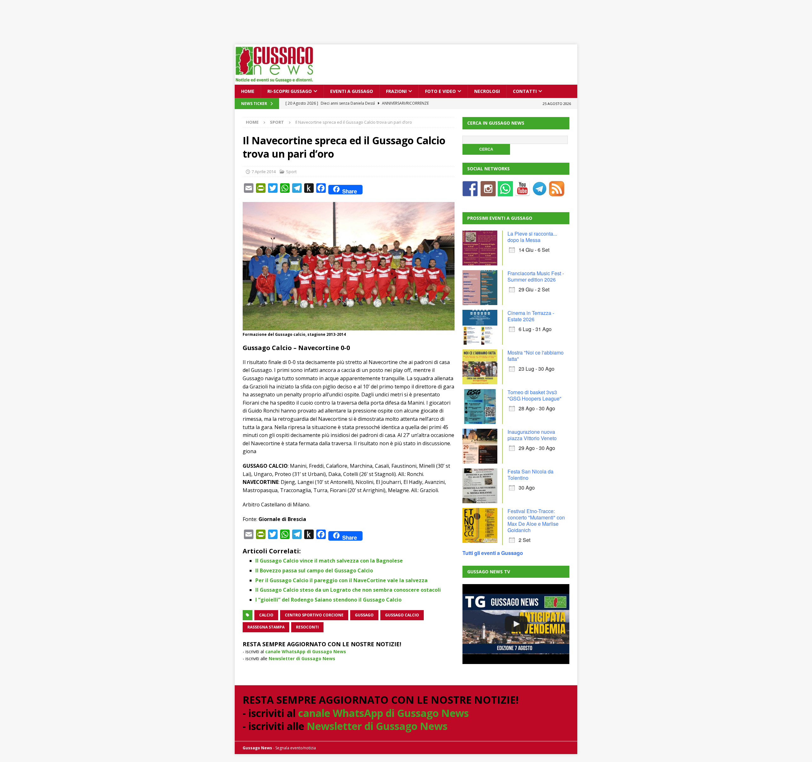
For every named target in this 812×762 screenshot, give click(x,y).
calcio (266, 615)
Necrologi (487, 91)
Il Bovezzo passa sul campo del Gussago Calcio (314, 570)
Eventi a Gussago (351, 91)
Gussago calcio (402, 615)
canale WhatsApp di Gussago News (305, 651)
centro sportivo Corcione (314, 615)
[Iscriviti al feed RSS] (556, 192)
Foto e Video (440, 91)
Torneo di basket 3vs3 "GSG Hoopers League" (534, 395)
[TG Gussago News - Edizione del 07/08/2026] (515, 624)
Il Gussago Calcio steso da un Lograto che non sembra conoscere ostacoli (348, 589)
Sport (291, 171)
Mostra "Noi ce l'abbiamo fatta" (536, 355)
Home (247, 91)
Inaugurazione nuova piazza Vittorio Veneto (532, 435)
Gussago (364, 615)
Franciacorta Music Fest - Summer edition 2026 (536, 276)
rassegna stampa (266, 627)
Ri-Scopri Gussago (289, 91)
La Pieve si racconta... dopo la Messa (532, 237)
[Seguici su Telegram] (539, 192)
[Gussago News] (274, 81)
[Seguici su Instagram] (488, 192)
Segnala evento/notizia (295, 748)
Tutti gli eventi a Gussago (492, 553)
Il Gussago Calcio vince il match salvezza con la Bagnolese (329, 560)
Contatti (525, 91)
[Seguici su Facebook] (470, 192)
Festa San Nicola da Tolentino (530, 474)
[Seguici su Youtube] (522, 192)
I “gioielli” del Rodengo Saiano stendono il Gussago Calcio (328, 599)
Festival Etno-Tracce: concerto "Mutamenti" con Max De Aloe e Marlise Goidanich (536, 520)
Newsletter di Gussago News (302, 658)
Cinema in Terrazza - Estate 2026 (531, 316)
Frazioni (396, 91)
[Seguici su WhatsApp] (505, 192)
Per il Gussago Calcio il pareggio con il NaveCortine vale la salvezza (341, 580)
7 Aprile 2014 (264, 171)
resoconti (307, 627)
